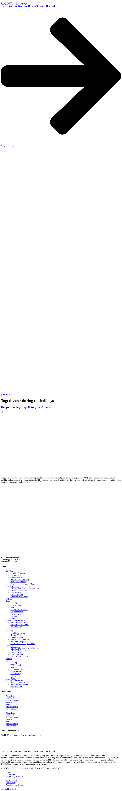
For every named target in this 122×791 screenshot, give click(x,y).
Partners (13, 616)
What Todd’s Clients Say (19, 580)
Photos (8, 705)
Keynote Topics (16, 575)
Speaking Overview (17, 573)
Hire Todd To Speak (18, 582)
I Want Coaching (16, 595)
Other (12, 618)
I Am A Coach (15, 592)
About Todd (10, 696)
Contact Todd (11, 709)
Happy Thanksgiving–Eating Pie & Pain (25, 407)
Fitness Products (16, 612)
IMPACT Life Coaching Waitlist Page (24, 588)
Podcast (9, 599)
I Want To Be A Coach (19, 597)
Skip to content (6, 2)
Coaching (9, 586)
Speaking (9, 571)
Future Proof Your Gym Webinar (22, 584)
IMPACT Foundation (14, 700)
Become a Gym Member (19, 625)
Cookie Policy (11, 774)
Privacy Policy (11, 772)
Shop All (13, 603)
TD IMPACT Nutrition (19, 610)
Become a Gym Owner (19, 622)
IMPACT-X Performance (20, 590)
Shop (8, 601)
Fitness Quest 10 (12, 707)
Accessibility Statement (14, 777)
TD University (15, 614)
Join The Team (16, 627)
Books (12, 607)
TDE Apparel (15, 605)
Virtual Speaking (16, 577)
